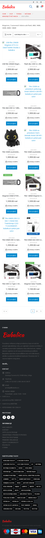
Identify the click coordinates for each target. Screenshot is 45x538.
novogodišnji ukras (10, 494)
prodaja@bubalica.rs (12, 388)
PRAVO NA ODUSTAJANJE (10, 437)
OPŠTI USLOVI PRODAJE (9, 432)
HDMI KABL (36, 479)
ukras (35, 505)
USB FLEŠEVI (12, 62)
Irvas (19, 483)
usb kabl (18, 509)
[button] (31, 6)
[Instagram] (41, 2)
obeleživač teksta (26, 494)
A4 (32, 464)
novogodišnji (26, 490)
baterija (38, 464)
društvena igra (18, 471)
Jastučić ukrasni (28, 483)
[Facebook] (33, 2)
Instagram (13, 417)
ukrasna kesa (7, 509)
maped (32, 486)
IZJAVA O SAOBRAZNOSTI (10, 442)
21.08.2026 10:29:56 (23, 460)
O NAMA (5, 447)
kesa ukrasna (7, 486)
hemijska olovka (8, 483)
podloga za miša (9, 498)
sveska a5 (15, 501)
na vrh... (5, 363)
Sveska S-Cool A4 (27, 501)
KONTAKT (5, 430)
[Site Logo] (8, 7)
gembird (6, 479)
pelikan (37, 494)
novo (17, 490)
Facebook (4, 417)
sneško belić (32, 498)
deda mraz (28, 468)
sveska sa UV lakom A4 (10, 505)
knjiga (17, 486)
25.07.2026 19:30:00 (23, 464)
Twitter (8, 417)
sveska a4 (6, 501)
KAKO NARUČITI (7, 427)
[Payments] (22, 531)
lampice (24, 486)
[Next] (41, 311)
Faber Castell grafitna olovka (29, 475)
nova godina (7, 490)
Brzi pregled (11, 79)
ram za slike (21, 498)
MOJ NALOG (6, 445)
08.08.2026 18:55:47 (9, 460)
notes (38, 486)
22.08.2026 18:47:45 (9, 464)
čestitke (34, 509)
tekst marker (25, 505)
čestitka (26, 509)
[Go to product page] (11, 50)
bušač (20, 468)
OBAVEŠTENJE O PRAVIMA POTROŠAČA (14, 435)
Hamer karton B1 (25, 479)
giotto (13, 479)
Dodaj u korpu (13, 74)
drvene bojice (31, 471)
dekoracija (7, 471)
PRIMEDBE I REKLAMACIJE (10, 440)
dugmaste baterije (9, 475)
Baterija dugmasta (9, 468)
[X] (37, 2)
